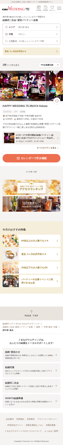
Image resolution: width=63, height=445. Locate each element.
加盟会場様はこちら (34, 425)
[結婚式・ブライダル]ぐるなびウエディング (21, 324)
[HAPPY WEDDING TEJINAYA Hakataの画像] (31, 86)
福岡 (38, 327)
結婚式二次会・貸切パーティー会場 (18, 327)
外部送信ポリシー (15, 425)
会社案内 (10, 419)
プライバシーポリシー (47, 419)
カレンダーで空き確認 (34, 158)
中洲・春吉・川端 (50, 327)
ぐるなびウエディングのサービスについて (23, 431)
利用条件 (31, 419)
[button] (31, 355)
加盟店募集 (51, 425)
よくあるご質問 (51, 431)
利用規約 (20, 419)
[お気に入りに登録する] (56, 101)
